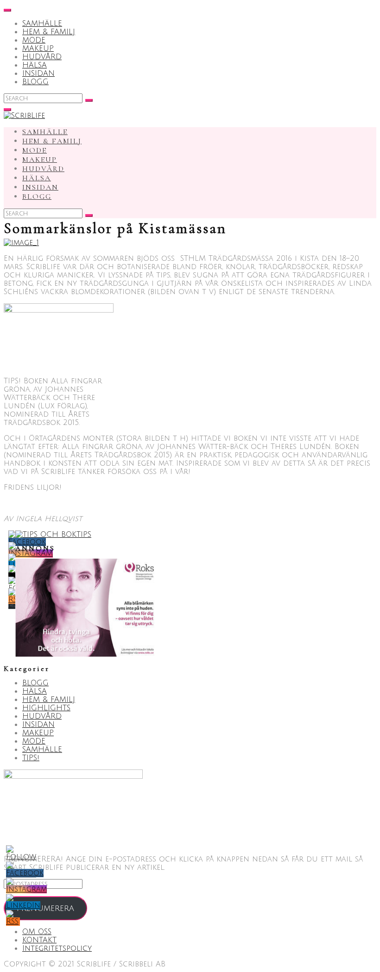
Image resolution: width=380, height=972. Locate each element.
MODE (33, 40)
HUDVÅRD (42, 57)
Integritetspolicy (57, 948)
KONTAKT (39, 940)
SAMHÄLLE (42, 23)
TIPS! (30, 758)
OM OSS (36, 932)
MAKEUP (38, 48)
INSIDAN (38, 73)
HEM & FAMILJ (48, 32)
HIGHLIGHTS (46, 708)
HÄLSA (34, 65)
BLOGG (35, 82)
